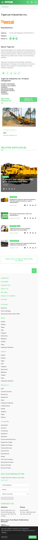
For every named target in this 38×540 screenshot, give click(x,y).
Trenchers (4, 93)
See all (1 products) (28, 99)
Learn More (4, 480)
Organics (5, 176)
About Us (4, 289)
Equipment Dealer (6, 442)
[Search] (35, 2)
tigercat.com (13, 36)
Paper (3, 327)
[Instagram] (13, 38)
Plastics (3, 324)
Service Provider (6, 465)
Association (4, 425)
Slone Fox (4, 308)
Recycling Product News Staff (10, 314)
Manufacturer (5, 453)
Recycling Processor (7, 462)
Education (4, 436)
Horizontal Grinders (8, 90)
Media (3, 456)
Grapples (4, 87)
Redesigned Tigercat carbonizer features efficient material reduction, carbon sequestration (22, 201)
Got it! (32, 537)
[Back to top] (34, 270)
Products (5, 385)
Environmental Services (8, 439)
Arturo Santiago (6, 311)
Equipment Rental (6, 445)
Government (5, 451)
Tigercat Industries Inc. (10, 135)
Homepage (4, 278)
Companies (4, 7)
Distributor (4, 433)
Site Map (4, 299)
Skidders (4, 92)
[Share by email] (3, 73)
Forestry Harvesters (8, 84)
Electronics (4, 336)
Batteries (4, 338)
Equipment (13, 197)
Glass (2, 344)
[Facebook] (10, 38)
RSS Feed (4, 292)
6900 (4, 133)
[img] (4, 199)
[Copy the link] (19, 73)
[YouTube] (16, 38)
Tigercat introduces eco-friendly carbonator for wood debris (20, 229)
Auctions (3, 428)
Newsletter (5, 285)
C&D (18, 226)
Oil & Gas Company (7, 459)
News (3, 318)
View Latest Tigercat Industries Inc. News (19, 259)
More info (4, 537)
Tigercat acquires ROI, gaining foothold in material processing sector (23, 244)
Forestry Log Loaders (8, 85)
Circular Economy (6, 391)
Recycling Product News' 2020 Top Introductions (21, 214)
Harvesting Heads (7, 89)
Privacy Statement (8, 296)
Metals (3, 321)
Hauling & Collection (7, 347)
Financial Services (6, 448)
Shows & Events (6, 468)
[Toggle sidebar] (2, 2)
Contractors (4, 431)
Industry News (14, 240)
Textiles (3, 341)
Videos (3, 351)
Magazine (4, 281)
